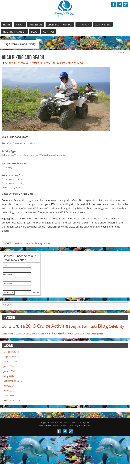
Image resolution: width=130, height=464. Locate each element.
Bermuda (89, 326)
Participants (56, 333)
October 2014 (11, 351)
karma (34, 334)
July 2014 (9, 366)
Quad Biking (36, 243)
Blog (80, 63)
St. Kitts (46, 243)
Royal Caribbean (76, 333)
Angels (76, 327)
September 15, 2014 (40, 63)
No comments (120, 52)
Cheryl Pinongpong (17, 63)
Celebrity (116, 326)
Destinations (7, 334)
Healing (18, 333)
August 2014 (11, 361)
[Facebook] (113, 4)
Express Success (60, 425)
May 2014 (9, 376)
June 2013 (9, 390)
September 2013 (13, 380)
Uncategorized (97, 334)
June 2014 (9, 371)
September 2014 (13, 356)
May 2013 (9, 395)
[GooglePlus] (125, 4)
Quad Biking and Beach (23, 57)
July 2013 (9, 385)
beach (16, 243)
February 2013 (12, 400)
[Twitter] (119, 4)
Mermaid (42, 334)
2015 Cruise (59, 63)
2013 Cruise (13, 326)
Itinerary (27, 334)
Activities (71, 63)
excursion (25, 243)
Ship (88, 334)
